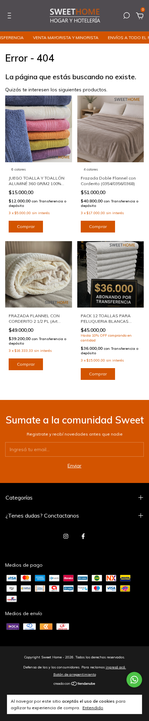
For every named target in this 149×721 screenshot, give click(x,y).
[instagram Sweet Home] (66, 536)
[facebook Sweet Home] (83, 536)
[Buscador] (126, 16)
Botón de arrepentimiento (74, 674)
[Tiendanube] (74, 684)
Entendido (92, 707)
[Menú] (10, 16)
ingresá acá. (116, 667)
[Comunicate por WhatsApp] (134, 679)
